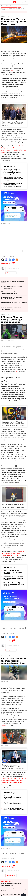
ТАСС (17, 372)
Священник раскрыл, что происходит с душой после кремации (12, 298)
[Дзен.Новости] (2, 259)
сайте (13, 70)
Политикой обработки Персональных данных (11, 7)
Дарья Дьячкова (6, 848)
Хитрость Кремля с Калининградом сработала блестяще (11, 308)
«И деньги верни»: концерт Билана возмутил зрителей (13, 282)
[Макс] (6, 259)
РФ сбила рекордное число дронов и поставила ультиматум (11, 287)
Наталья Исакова (6, 223)
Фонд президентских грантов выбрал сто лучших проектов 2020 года (12, 553)
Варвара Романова (7, 623)
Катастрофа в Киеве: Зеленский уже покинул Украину (14, 889)
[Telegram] (9, 259)
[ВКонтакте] (13, 259)
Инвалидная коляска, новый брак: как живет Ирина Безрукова (14, 303)
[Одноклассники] (16, 259)
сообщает (4, 725)
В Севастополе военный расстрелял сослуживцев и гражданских (11, 292)
